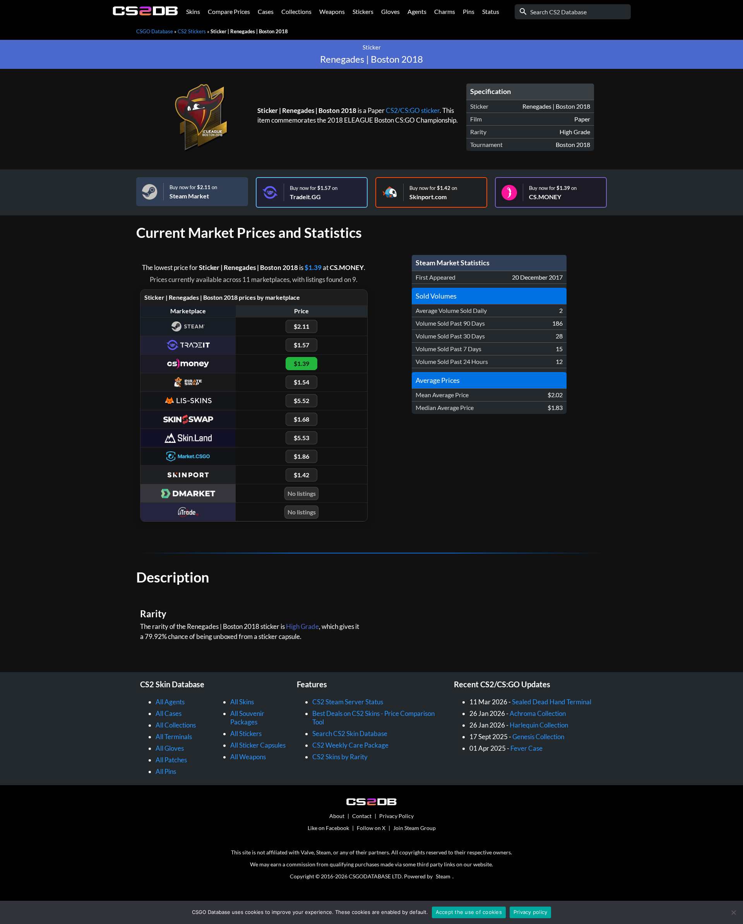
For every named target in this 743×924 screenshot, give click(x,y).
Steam (443, 876)
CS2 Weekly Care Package (350, 745)
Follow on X (371, 828)
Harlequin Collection (539, 725)
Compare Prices (229, 11)
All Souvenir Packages (247, 717)
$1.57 (301, 344)
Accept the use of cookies (469, 912)
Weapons (332, 11)
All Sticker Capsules (258, 745)
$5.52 (301, 400)
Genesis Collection (538, 737)
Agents (416, 11)
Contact (362, 816)
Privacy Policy (396, 816)
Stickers (363, 11)
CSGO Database (154, 31)
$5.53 (301, 437)
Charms (444, 11)
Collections (296, 11)
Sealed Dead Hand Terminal (551, 702)
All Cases (168, 713)
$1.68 (301, 419)
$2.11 (301, 326)
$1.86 (301, 456)
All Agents (170, 702)
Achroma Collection (538, 713)
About (336, 816)
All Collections (176, 725)
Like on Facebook (328, 828)
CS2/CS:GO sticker (413, 110)
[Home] (145, 13)
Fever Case (526, 748)
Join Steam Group (414, 828)
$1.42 (301, 474)
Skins (193, 11)
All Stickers (246, 733)
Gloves (390, 11)
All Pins (166, 771)
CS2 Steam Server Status (347, 702)
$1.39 (313, 267)
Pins (468, 11)
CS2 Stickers (192, 31)
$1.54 (301, 382)
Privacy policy (531, 912)
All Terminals (174, 737)
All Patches (171, 760)
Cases (266, 11)
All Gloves (170, 748)
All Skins (242, 702)
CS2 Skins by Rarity (340, 757)
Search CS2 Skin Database (349, 733)
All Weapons (248, 757)
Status (490, 11)
